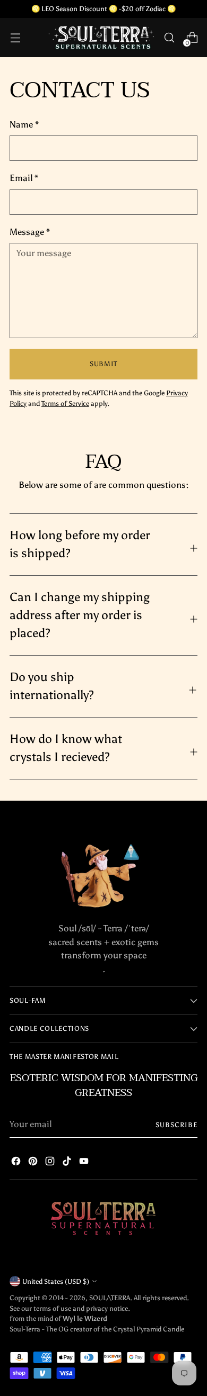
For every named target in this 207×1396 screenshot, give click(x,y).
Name (24, 124)
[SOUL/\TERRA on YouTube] (83, 1163)
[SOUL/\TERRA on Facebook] (16, 1163)
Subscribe (176, 1124)
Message (30, 231)
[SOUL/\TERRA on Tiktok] (67, 1163)
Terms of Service (65, 403)
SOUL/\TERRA (109, 1297)
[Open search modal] (169, 38)
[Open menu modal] (15, 38)
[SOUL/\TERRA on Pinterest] (33, 1163)
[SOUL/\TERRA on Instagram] (50, 1163)
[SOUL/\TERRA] (102, 37)
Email (24, 178)
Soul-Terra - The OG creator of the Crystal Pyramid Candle (97, 1329)
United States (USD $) (55, 1281)
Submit (103, 363)
